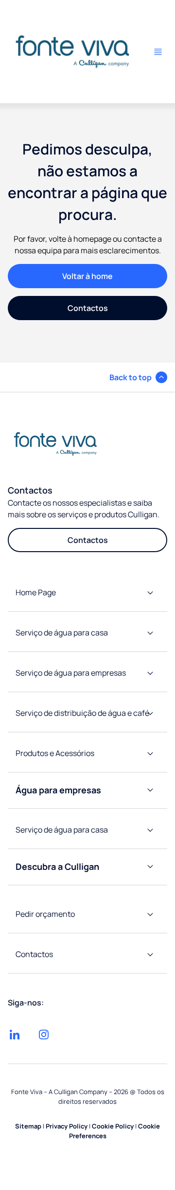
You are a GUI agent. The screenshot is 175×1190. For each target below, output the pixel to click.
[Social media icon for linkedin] (14, 1034)
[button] (138, 377)
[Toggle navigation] (158, 52)
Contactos (88, 308)
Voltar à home (87, 276)
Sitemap (28, 1126)
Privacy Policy (67, 1126)
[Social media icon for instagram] (43, 1034)
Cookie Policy (113, 1126)
